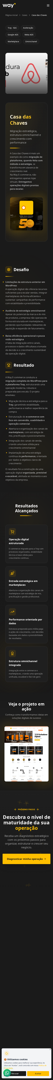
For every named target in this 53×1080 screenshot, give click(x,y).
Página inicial (11, 15)
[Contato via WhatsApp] (7, 1073)
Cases (24, 15)
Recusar (15, 1073)
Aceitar (38, 1073)
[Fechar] (50, 1049)
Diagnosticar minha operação (25, 859)
